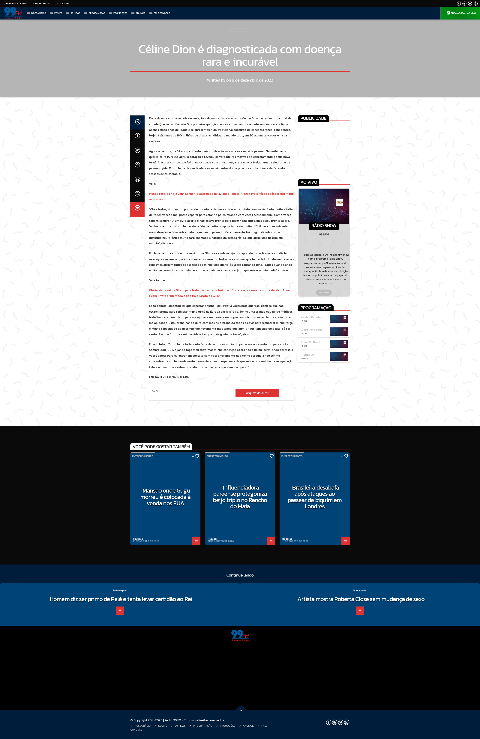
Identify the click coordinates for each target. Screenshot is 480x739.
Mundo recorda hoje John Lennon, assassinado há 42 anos (189, 193)
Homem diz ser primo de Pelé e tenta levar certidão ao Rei (121, 598)
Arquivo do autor (257, 393)
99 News (75, 13)
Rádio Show (42, 3)
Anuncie (140, 13)
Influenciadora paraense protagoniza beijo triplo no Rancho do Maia (240, 497)
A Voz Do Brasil (311, 342)
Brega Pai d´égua (311, 329)
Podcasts (63, 3)
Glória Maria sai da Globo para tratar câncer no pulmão (188, 290)
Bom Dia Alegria (16, 3)
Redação (138, 539)
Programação (97, 13)
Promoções (120, 13)
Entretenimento (239, 31)
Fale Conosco (162, 13)
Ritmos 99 (307, 354)
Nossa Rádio (38, 13)
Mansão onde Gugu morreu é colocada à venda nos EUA (165, 497)
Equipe (58, 13)
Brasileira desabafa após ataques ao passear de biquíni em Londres (315, 497)
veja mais (324, 292)
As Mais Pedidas (311, 317)
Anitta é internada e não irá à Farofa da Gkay (189, 296)
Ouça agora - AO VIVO (463, 13)
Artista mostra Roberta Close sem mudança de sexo (360, 598)
